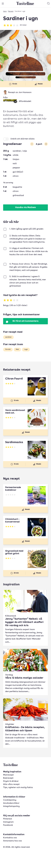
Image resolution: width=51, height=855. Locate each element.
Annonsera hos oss (12, 841)
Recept (10, 11)
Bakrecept (8, 778)
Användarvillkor (11, 803)
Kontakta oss (10, 838)
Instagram (8, 822)
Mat (17, 349)
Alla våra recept (11, 784)
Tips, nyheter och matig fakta (18, 787)
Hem (5, 11)
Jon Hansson (25, 92)
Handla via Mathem (25, 207)
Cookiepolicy (9, 800)
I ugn (26, 349)
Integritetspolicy (11, 806)
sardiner (8, 337)
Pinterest (7, 819)
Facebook (8, 825)
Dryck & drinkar (11, 781)
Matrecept (8, 775)
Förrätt (8, 349)
